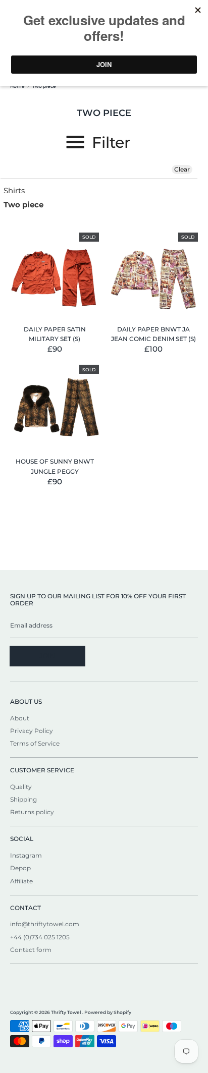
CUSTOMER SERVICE (42, 770)
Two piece (23, 204)
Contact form (30, 949)
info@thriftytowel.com (44, 924)
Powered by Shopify (107, 1012)
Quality (21, 786)
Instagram (26, 855)
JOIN (47, 655)
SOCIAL (21, 838)
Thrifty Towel (66, 1012)
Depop (20, 868)
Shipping (23, 799)
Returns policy (32, 812)
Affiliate (21, 881)
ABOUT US (26, 701)
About (19, 718)
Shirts (14, 190)
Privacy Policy (31, 731)
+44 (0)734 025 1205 (40, 937)
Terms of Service (35, 743)
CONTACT (25, 908)
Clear (182, 169)
